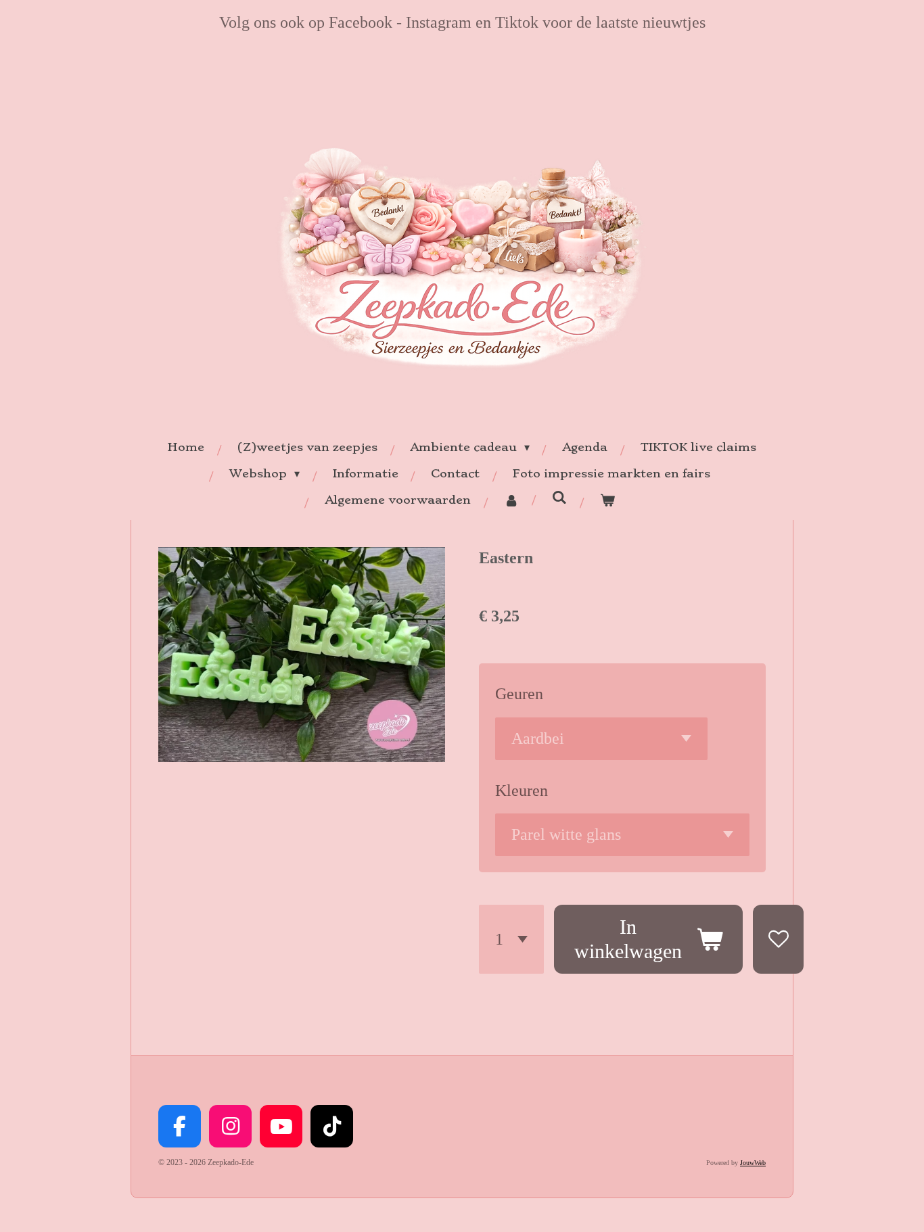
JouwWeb (753, 1162)
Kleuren (521, 790)
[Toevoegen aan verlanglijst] (778, 939)
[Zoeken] (558, 497)
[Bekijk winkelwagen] (607, 500)
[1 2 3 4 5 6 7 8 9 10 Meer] (511, 939)
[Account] (510, 500)
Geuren (519, 694)
